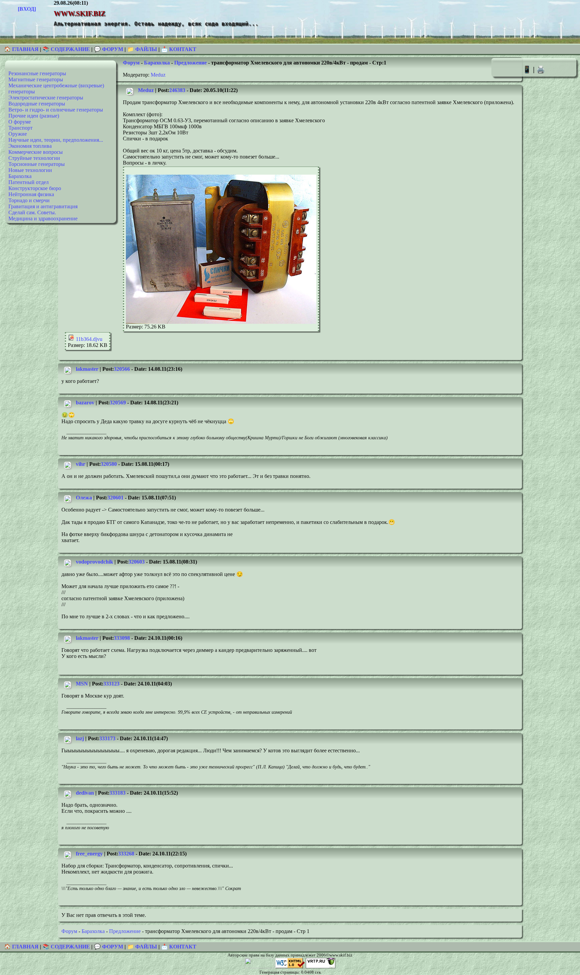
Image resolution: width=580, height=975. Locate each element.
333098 (122, 638)
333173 (107, 738)
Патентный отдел (28, 182)
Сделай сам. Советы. (32, 212)
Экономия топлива (30, 146)
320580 (109, 464)
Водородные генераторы (36, 103)
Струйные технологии (34, 158)
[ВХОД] (27, 9)
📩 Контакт (178, 49)
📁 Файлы (142, 49)
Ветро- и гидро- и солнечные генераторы (55, 110)
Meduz (158, 75)
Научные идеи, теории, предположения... (55, 140)
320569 (118, 402)
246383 (177, 90)
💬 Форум (108, 49)
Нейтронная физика (31, 194)
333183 (117, 793)
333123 (111, 683)
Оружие (17, 134)
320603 (137, 562)
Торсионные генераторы (36, 164)
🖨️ (540, 69)
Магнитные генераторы (35, 79)
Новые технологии (30, 170)
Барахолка (20, 176)
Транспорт (20, 128)
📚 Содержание (66, 49)
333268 (126, 853)
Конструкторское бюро (34, 188)
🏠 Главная (22, 49)
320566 (122, 369)
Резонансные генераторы (37, 73)
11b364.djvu (88, 339)
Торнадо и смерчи (29, 200)
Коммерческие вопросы (35, 152)
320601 (115, 497)
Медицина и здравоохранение (43, 218)
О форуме (19, 122)
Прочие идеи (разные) (33, 116)
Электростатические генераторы (45, 97)
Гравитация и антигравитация (43, 206)
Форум (131, 62)
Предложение (190, 62)
